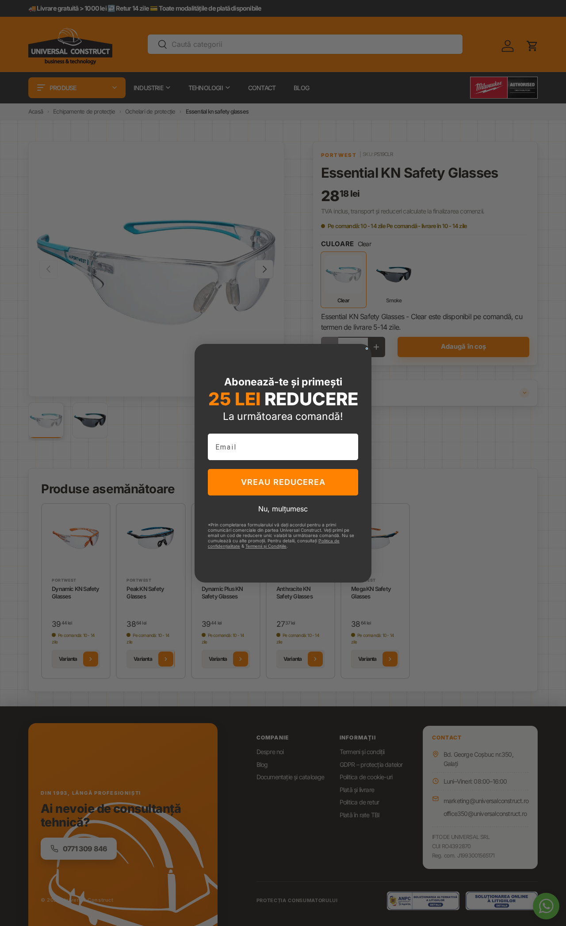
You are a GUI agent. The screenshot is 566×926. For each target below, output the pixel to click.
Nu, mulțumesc (283, 508)
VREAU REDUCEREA (283, 482)
